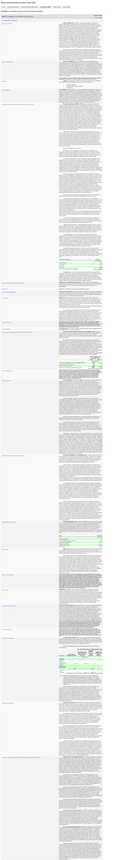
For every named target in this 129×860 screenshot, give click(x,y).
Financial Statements (13, 7)
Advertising (4, 289)
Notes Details (66, 7)
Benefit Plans (5, 590)
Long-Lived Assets (6, 380)
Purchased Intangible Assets (9, 522)
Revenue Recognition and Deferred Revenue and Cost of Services (18, 104)
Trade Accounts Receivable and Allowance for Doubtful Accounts (17, 332)
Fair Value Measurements (8, 638)
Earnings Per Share (6, 322)
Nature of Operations (7, 23)
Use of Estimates (6, 90)
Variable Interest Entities (8, 703)
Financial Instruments (7, 629)
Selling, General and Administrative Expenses (13, 283)
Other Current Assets (7, 370)
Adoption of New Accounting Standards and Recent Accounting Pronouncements (21, 757)
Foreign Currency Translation (9, 606)
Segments (4, 81)
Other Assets (5, 549)
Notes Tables (57, 7)
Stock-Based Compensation (8, 292)
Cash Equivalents (6, 329)
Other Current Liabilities (7, 575)
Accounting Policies (45, 7)
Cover (3, 7)
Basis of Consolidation (7, 62)
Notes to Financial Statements (29, 7)
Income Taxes (5, 298)
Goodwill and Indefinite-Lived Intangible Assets (13, 455)
